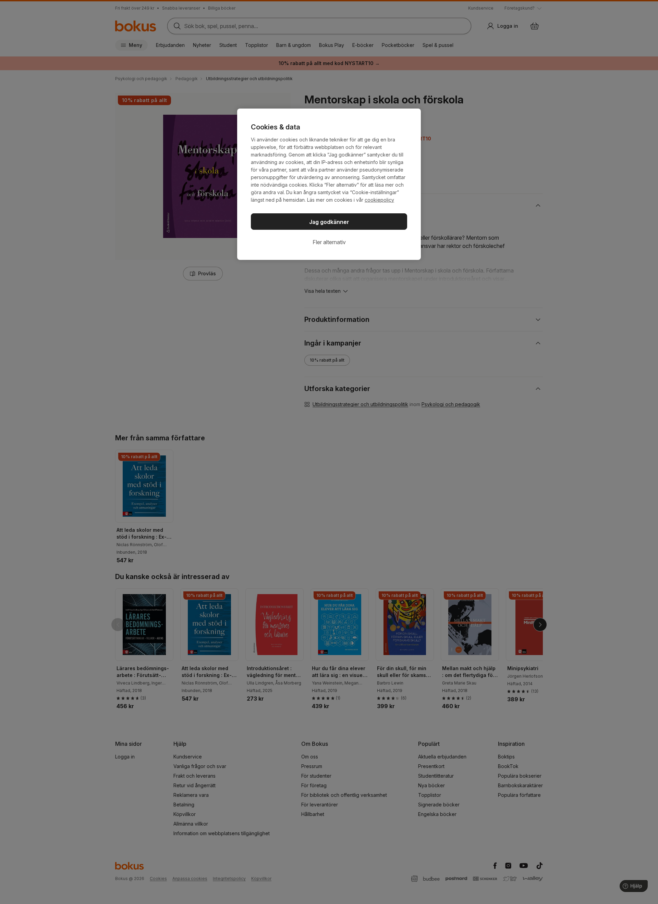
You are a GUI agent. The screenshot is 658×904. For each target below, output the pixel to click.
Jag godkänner (329, 221)
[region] (329, 184)
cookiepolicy (379, 200)
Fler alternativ (329, 242)
